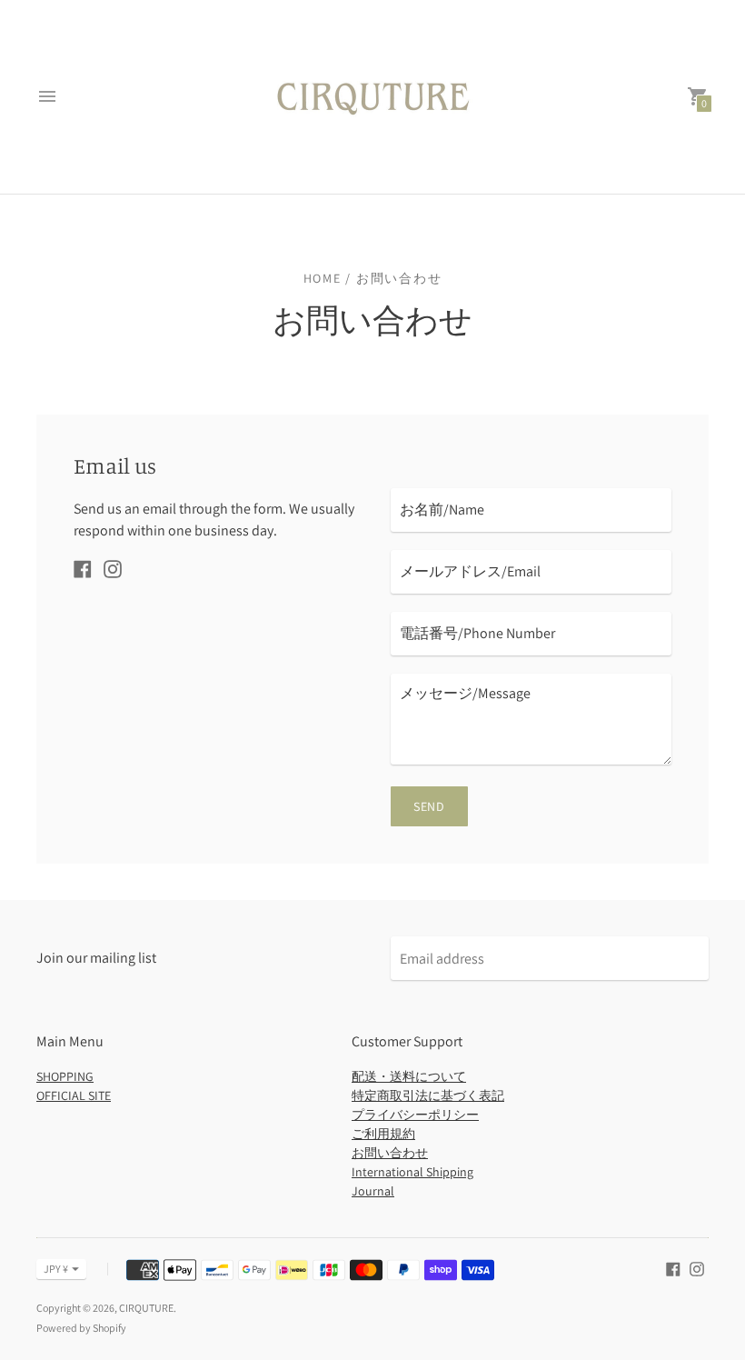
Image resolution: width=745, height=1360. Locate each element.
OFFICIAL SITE (73, 1095)
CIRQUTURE (146, 1308)
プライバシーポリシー (415, 1114)
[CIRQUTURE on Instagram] (113, 567)
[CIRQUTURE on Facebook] (83, 567)
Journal (373, 1191)
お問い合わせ (390, 1153)
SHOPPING (65, 1076)
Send (429, 806)
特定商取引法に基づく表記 (428, 1095)
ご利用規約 (383, 1133)
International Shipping (412, 1172)
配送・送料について (409, 1076)
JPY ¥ (56, 1268)
